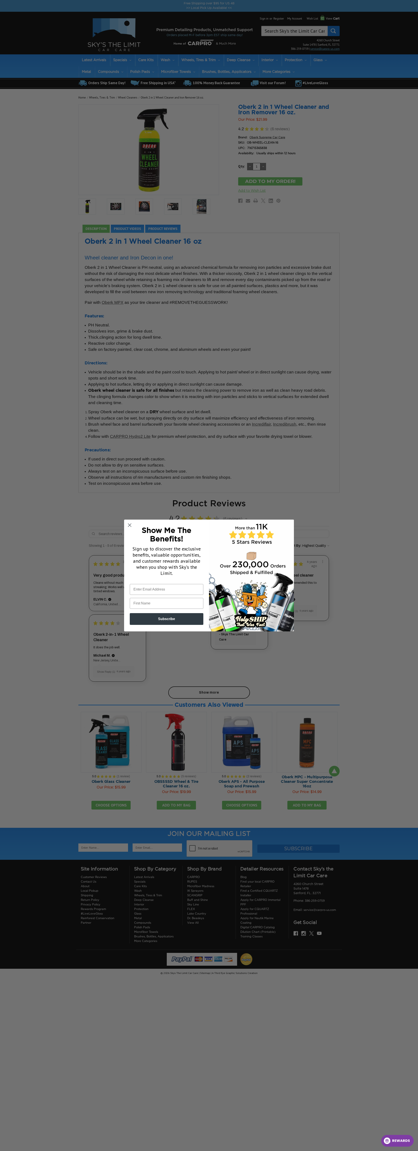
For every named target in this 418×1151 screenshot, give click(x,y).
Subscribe (166, 619)
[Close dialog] (129, 525)
